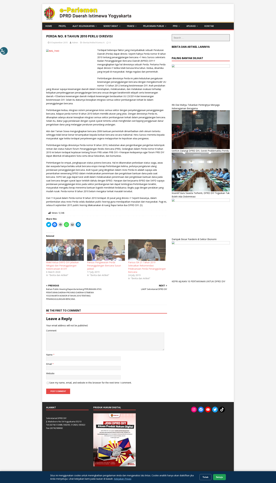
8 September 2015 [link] (59, 42)
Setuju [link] (219, 477)
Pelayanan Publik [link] (153, 25)
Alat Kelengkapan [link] (84, 25)
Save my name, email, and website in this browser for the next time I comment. (90, 382)
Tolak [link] (205, 477)
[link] (4, 51)
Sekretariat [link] (110, 25)
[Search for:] (201, 37)
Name (49, 354)
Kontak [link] (209, 25)
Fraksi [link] (130, 25)
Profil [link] (62, 25)
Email (49, 363)
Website (50, 373)
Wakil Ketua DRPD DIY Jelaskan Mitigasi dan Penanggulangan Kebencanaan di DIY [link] (62, 265)
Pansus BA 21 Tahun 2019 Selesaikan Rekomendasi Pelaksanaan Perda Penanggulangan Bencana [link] (147, 267)
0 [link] (110, 42)
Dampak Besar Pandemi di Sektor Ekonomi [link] (194, 239)
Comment (51, 330)
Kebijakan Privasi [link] (122, 478)
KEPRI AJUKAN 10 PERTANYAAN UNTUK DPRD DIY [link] (198, 281)
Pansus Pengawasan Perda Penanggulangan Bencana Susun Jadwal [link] (104, 265)
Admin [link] (75, 42)
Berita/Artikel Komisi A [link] (93, 42)
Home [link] (48, 25)
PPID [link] (175, 25)
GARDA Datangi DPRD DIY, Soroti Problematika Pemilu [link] (200, 150)
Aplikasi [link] (191, 25)
